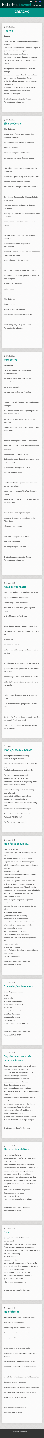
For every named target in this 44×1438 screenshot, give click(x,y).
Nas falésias (11, 1311)
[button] (35, 5)
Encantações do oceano (18, 986)
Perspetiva (10, 359)
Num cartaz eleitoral (17, 1149)
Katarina (16, 4)
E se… (7, 1232)
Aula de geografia (15, 586)
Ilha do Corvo (12, 123)
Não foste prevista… (16, 843)
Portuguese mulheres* (18, 750)
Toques (8, 30)
